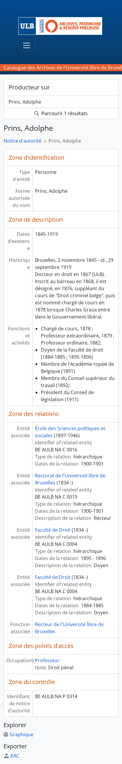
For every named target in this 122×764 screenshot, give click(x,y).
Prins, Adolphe (25, 102)
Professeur (47, 660)
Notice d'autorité (22, 141)
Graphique (21, 734)
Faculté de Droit (52, 530)
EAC (15, 755)
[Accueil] (62, 26)
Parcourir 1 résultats (64, 113)
